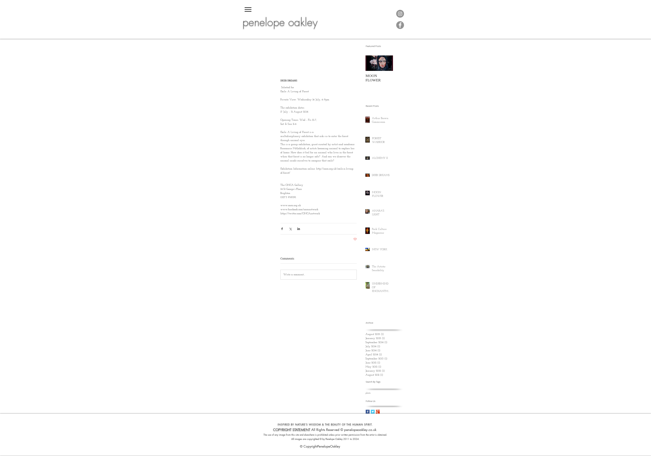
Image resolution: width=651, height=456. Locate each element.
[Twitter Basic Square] (373, 412)
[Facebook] (400, 25)
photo (368, 393)
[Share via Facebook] (282, 228)
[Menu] (248, 9)
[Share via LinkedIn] (298, 228)
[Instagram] (400, 14)
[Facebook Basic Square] (368, 412)
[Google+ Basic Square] (378, 412)
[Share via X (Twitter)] (290, 228)
